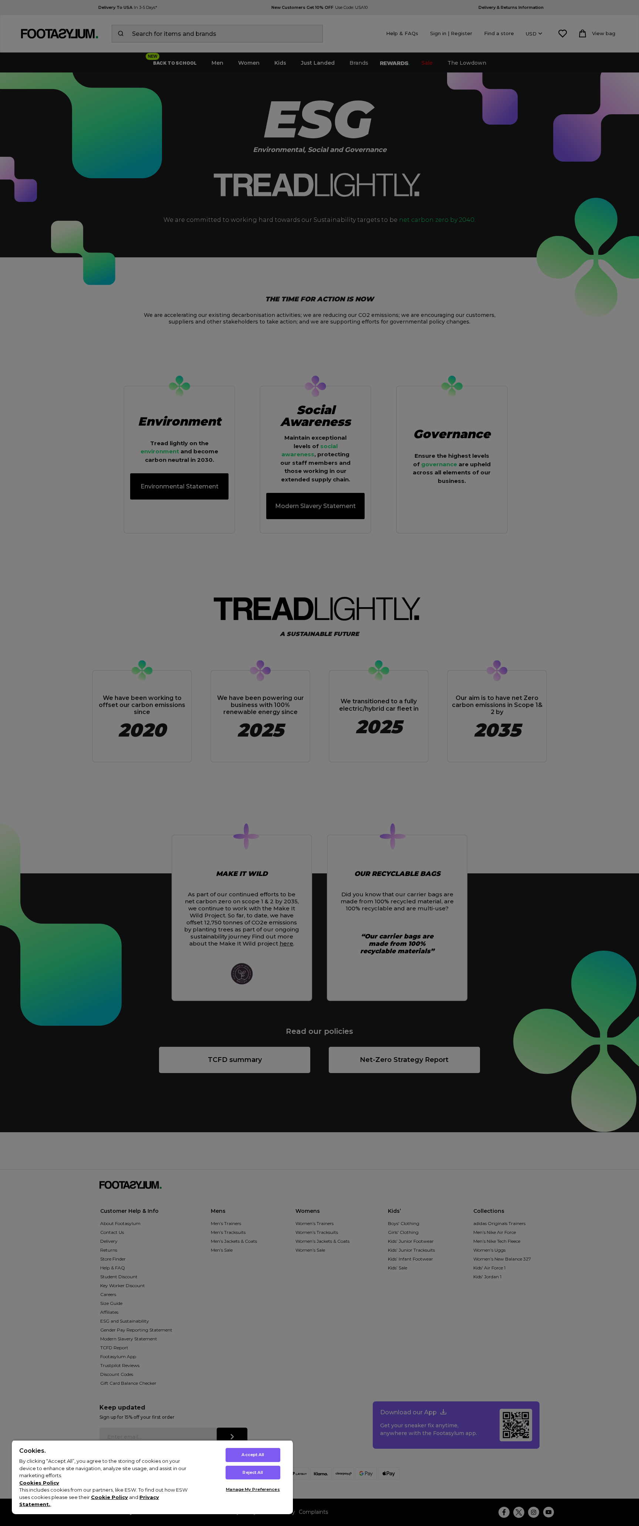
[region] (152, 1477)
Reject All (253, 1472)
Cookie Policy (109, 1497)
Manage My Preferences (253, 1489)
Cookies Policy (39, 1483)
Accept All (252, 1454)
